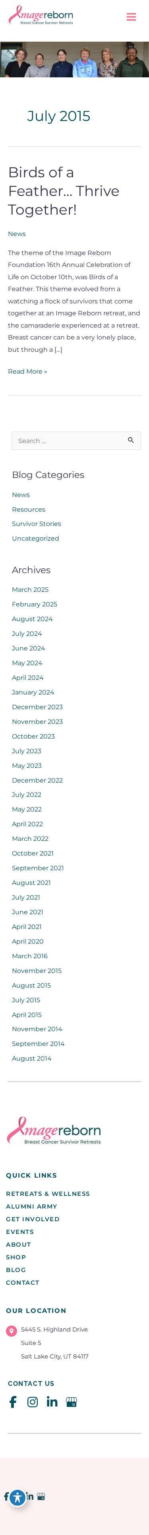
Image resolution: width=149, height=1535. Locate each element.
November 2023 (37, 721)
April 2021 (27, 927)
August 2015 (31, 985)
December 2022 (37, 780)
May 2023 (27, 765)
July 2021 (26, 897)
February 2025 (34, 604)
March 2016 (30, 956)
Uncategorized (35, 538)
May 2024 (27, 663)
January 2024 (33, 692)
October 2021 (33, 853)
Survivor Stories (36, 524)
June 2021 (27, 912)
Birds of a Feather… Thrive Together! (64, 191)
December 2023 (37, 707)
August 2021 (31, 882)
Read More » (27, 372)
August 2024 (32, 619)
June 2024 (28, 648)
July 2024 (27, 633)
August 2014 (32, 1058)
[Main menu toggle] (131, 17)
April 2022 (27, 824)
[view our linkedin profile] (52, 1402)
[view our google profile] (71, 1402)
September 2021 (38, 868)
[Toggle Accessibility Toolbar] (17, 1497)
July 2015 (26, 1000)
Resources (28, 509)
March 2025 (30, 589)
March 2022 (30, 838)
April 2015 (27, 1015)
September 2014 (38, 1044)
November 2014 (37, 1029)
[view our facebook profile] (13, 1402)
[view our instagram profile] (32, 1402)
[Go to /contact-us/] (73, 1345)
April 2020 (28, 941)
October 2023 (33, 736)
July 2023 (26, 751)
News (17, 234)
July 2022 (26, 794)
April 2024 (28, 677)
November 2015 (37, 971)
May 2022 (27, 809)
